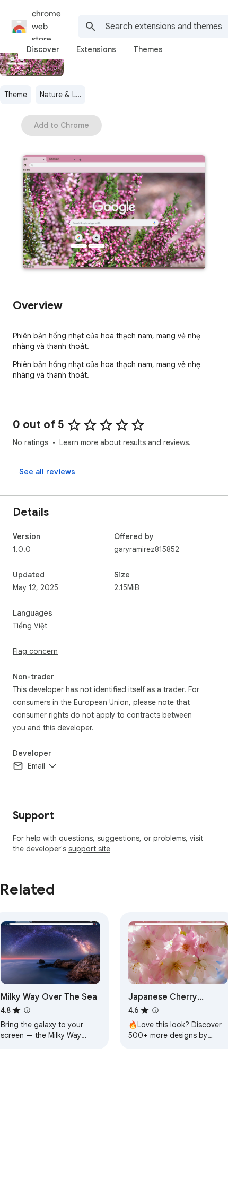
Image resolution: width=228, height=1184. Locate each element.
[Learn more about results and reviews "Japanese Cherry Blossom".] (155, 1010)
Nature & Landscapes (62, 94)
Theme (15, 94)
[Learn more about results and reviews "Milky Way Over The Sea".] (27, 1010)
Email (36, 766)
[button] (114, 213)
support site (89, 849)
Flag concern (35, 651)
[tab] (43, 49)
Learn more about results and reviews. (125, 442)
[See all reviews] (47, 471)
